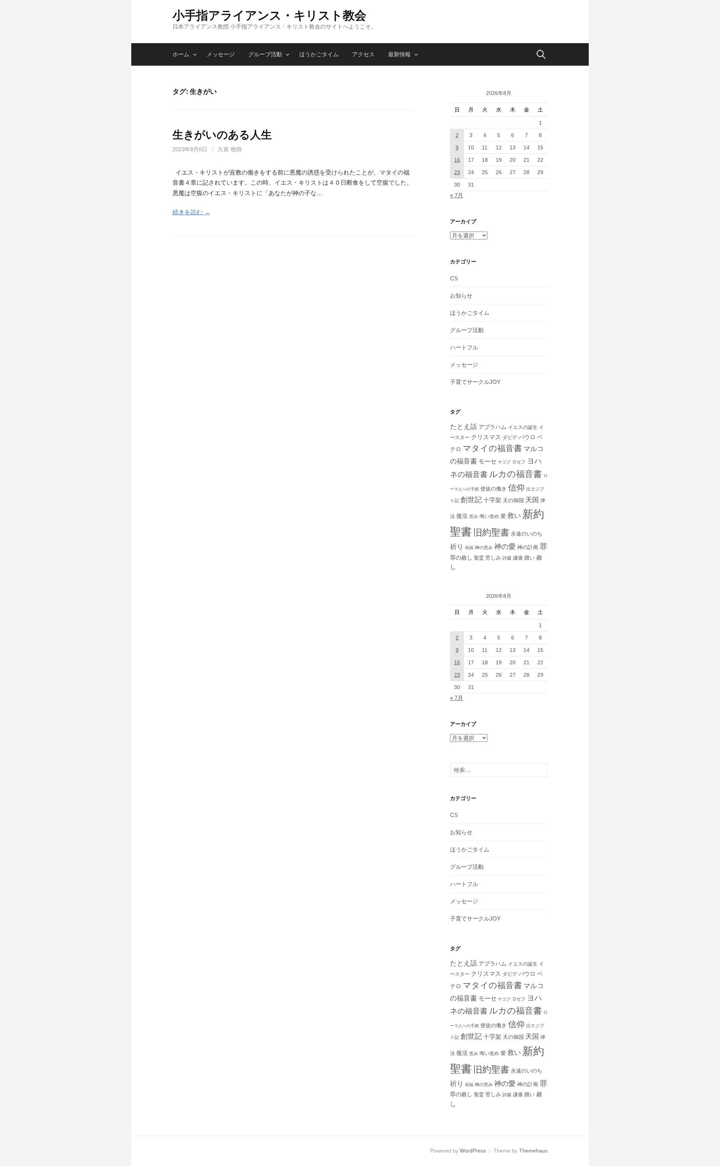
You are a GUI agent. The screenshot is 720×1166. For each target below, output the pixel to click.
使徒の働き (493, 489)
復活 (462, 516)
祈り (457, 547)
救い (514, 515)
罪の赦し (461, 558)
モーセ (487, 461)
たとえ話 (463, 426)
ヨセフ (518, 462)
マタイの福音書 (492, 448)
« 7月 (456, 195)
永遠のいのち (526, 534)
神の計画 (527, 547)
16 (457, 160)
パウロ (527, 437)
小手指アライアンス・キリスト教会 (269, 15)
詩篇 (507, 558)
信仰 (516, 487)
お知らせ (461, 295)
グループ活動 (265, 54)
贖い (529, 558)
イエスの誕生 (522, 427)
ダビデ (509, 437)
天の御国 (513, 500)
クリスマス (486, 436)
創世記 (471, 500)
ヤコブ (504, 462)
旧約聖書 (491, 532)
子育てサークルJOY (475, 382)
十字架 (492, 499)
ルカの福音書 (515, 474)
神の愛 (505, 547)
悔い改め (489, 516)
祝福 (469, 547)
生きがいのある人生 (222, 135)
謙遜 (518, 558)
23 (457, 172)
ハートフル (464, 347)
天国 (532, 500)
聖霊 (479, 558)
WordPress (473, 1151)
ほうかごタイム (319, 54)
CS (454, 278)
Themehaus (533, 1151)
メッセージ (221, 54)
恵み (473, 516)
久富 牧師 (230, 149)
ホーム (180, 54)
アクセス (363, 54)
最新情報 (399, 54)
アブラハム (492, 427)
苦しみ (493, 558)
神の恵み (484, 547)
